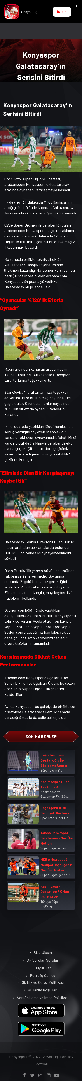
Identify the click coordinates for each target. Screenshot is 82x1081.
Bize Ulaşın (42, 952)
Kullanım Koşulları (42, 989)
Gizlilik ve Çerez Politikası (43, 982)
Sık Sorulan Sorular (42, 960)
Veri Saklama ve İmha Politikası (42, 997)
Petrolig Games (42, 975)
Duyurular (42, 967)
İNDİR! (62, 12)
